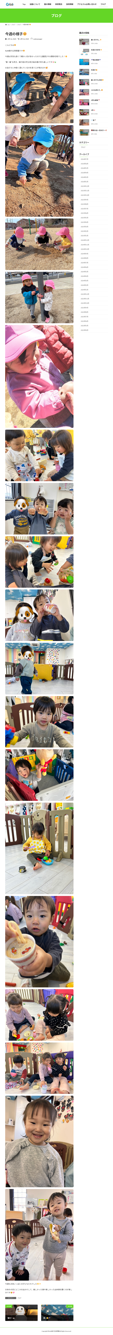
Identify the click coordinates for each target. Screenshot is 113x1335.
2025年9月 (84, 200)
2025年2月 (84, 231)
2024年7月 (84, 263)
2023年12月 (85, 294)
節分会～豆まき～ (99, 130)
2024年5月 (84, 272)
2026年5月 (84, 168)
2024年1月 (84, 290)
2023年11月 (85, 299)
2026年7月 (84, 159)
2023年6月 (84, 321)
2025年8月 (84, 204)
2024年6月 (84, 267)
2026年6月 (84, 164)
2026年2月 (84, 177)
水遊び (93, 70)
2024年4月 (84, 276)
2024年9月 (84, 254)
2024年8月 (84, 258)
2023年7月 (84, 317)
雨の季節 (96, 60)
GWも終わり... (96, 90)
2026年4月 (84, 173)
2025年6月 (84, 213)
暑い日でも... (95, 40)
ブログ (19, 1298)
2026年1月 (84, 182)
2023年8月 (84, 312)
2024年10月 (85, 249)
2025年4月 (84, 222)
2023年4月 (84, 330)
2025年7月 (84, 209)
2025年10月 (85, 195)
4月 (92, 110)
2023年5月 (84, 326)
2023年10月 (85, 303)
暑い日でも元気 (96, 80)
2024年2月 (84, 285)
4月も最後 (94, 100)
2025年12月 (85, 186)
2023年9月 (84, 308)
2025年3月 (84, 227)
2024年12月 (85, 240)
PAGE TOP (108, 1293)
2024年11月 (85, 245)
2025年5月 (84, 218)
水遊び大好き (95, 50)
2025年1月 (84, 236)
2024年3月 (84, 281)
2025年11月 (85, 191)
